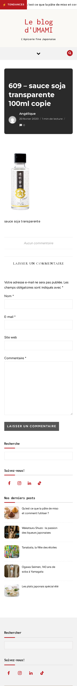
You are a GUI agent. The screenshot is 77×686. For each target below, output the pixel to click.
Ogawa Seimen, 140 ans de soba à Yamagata (38, 569)
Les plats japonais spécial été (40, 586)
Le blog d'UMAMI (39, 25)
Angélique (27, 114)
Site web (10, 337)
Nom (9, 296)
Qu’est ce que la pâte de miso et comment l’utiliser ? (40, 511)
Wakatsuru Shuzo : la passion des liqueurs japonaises (39, 530)
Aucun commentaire (38, 243)
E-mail (10, 317)
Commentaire (15, 358)
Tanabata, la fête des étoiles (39, 547)
